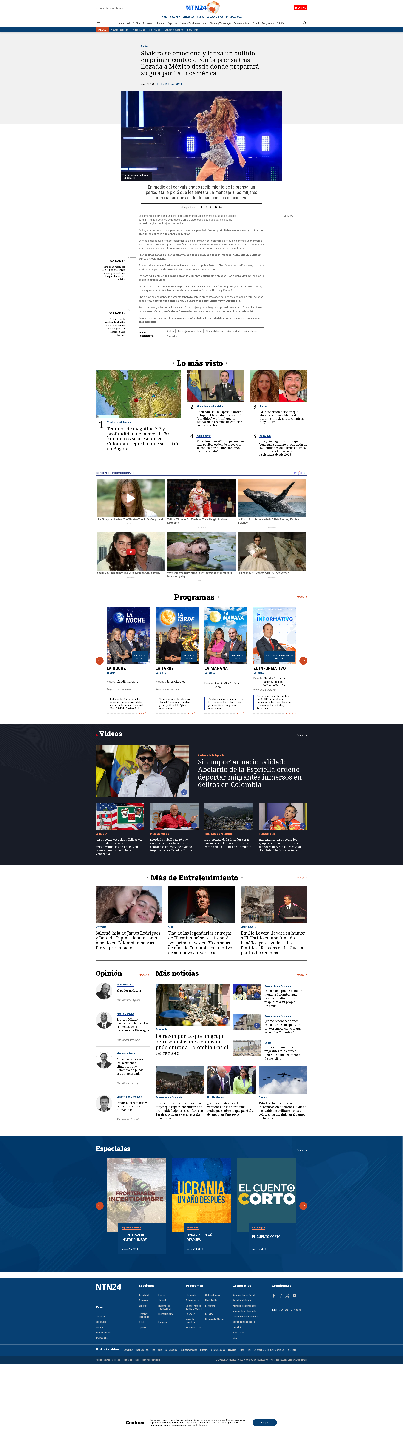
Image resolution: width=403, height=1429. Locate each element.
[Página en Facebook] (274, 1296)
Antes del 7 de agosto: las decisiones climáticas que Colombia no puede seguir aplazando (132, 1066)
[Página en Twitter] (287, 1296)
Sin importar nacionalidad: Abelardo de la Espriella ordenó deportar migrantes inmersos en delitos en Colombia (250, 773)
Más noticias (177, 973)
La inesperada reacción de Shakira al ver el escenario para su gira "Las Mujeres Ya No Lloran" (114, 327)
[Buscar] (304, 23)
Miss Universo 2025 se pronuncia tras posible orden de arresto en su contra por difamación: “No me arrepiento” (220, 446)
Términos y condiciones (152, 1360)
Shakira (145, 46)
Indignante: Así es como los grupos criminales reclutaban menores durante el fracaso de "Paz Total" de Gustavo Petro (127, 703)
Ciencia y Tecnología (220, 23)
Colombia (101, 926)
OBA (235, 1338)
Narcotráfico (154, 29)
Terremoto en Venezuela (218, 833)
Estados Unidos (103, 1332)
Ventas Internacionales (244, 1322)
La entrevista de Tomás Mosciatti (194, 1307)
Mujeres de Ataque (214, 1319)
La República (171, 1350)
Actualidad (124, 23)
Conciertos (172, 336)
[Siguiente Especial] (303, 1206)
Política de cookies (131, 1360)
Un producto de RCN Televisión (269, 1350)
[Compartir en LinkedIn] (211, 207)
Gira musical (233, 331)
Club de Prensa (212, 1295)
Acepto (265, 1422)
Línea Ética (238, 1327)
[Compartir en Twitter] (206, 207)
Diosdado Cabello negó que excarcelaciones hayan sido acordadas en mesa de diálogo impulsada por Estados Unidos (171, 845)
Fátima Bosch (203, 435)
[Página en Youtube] (294, 1296)
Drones (263, 1097)
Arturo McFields (125, 1013)
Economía (148, 23)
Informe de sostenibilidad (245, 1311)
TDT (249, 1350)
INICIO (164, 17)
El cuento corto (266, 1236)
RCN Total (291, 1350)
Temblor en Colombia (119, 422)
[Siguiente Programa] (303, 661)
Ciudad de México (215, 331)
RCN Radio (157, 1350)
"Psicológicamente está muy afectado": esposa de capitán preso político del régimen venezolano (174, 703)
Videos (110, 733)
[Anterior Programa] (100, 661)
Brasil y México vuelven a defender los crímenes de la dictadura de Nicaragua (133, 1025)
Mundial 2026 (139, 29)
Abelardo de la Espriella (209, 406)
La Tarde (165, 668)
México (99, 1327)
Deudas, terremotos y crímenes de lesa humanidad (132, 1106)
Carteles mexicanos (174, 29)
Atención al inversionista (244, 1305)
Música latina (250, 331)
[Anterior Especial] (100, 1206)
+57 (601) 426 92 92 (291, 1310)
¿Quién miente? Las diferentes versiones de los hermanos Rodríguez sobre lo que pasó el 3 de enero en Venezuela (230, 1108)
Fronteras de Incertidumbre (134, 1237)
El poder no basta (129, 990)
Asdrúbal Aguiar (125, 984)
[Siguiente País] (305, 31)
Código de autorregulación (245, 1316)
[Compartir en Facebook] (202, 207)
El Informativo (269, 668)
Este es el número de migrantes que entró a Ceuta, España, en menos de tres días (282, 1052)
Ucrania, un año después (201, 1237)
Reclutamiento (267, 833)
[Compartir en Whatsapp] (220, 207)
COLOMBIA (175, 17)
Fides (241, 1350)
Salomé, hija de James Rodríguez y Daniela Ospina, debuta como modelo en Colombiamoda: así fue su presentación (128, 940)
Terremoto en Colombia (277, 986)
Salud (256, 23)
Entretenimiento (242, 23)
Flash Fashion (211, 1300)
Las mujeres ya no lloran (190, 331)
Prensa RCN (238, 1332)
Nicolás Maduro (215, 1097)
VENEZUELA (188, 17)
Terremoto (161, 1029)
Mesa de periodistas (191, 1321)
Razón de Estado (194, 1327)
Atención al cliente (242, 1300)
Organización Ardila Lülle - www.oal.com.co (288, 1360)
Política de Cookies (197, 1425)
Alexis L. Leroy (130, 1083)
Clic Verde (191, 1295)
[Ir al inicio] (113, 1291)
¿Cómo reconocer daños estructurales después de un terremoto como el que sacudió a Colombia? (282, 1026)
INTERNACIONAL (234, 17)
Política (136, 23)
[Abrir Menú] (98, 23)
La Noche (116, 668)
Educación (101, 833)
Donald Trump (193, 29)
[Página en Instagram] (280, 1296)
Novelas (232, 1350)
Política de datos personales (108, 1360)
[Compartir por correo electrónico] (216, 207)
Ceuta (267, 1042)
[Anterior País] (305, 28)
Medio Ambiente (126, 1053)
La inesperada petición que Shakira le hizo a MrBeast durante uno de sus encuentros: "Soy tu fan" (281, 416)
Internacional (102, 1338)
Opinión (280, 23)
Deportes (172, 23)
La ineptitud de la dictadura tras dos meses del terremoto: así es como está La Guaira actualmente (227, 843)
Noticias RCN (142, 1350)
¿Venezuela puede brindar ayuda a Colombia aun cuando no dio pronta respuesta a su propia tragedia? (283, 998)
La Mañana (216, 668)
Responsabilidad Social (244, 1295)
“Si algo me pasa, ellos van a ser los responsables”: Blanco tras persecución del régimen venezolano (225, 703)
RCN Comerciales (189, 1350)
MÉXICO (200, 17)
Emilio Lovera (248, 926)
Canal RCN (128, 1350)
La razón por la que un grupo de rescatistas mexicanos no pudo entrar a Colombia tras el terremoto (192, 1044)
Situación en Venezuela (129, 1096)
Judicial (160, 23)
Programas (268, 23)
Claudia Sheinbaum (119, 29)
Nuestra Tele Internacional (193, 23)
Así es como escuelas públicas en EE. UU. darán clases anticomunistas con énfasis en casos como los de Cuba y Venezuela (274, 702)
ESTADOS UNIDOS (215, 17)
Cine (170, 926)
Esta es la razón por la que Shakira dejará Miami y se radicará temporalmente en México (113, 273)
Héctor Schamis (130, 1119)
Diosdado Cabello (160, 833)
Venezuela (265, 435)
